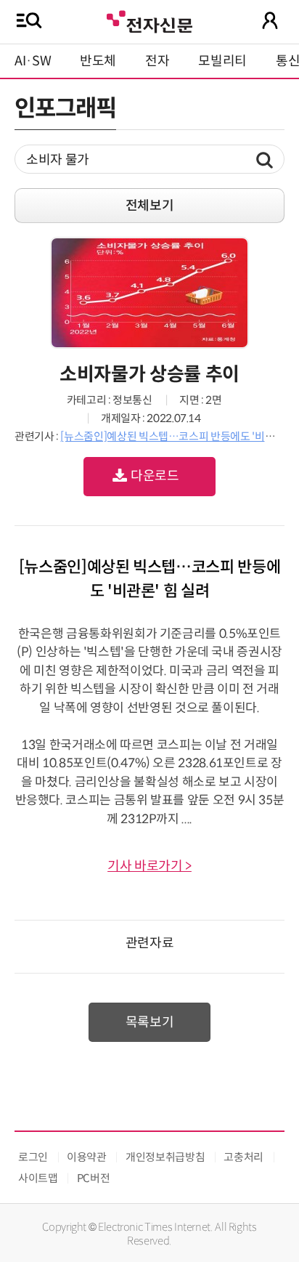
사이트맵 (38, 1178)
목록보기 (150, 1022)
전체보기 (150, 206)
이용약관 (87, 1157)
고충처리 (243, 1157)
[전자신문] (149, 20)
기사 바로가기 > (149, 866)
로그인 (33, 1157)
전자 (157, 61)
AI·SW (33, 61)
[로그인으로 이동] (269, 20)
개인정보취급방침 (165, 1157)
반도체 (98, 61)
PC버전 (93, 1178)
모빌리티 (222, 61)
